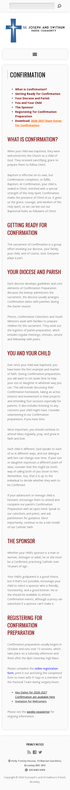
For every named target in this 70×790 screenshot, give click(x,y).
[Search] (59, 6)
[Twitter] (40, 752)
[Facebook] (34, 752)
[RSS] (29, 752)
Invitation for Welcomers (31, 701)
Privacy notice (35, 744)
